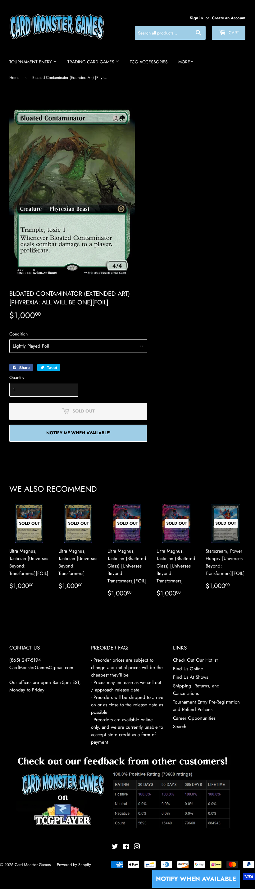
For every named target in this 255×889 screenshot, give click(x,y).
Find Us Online (188, 668)
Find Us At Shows (190, 677)
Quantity (16, 377)
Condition (18, 334)
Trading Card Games (91, 62)
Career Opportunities (194, 718)
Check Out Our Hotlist (195, 660)
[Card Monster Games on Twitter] (115, 847)
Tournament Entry (31, 62)
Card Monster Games (33, 865)
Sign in (196, 18)
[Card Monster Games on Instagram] (137, 847)
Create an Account (228, 18)
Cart (233, 33)
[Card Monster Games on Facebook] (126, 847)
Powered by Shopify (74, 865)
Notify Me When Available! (78, 433)
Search (179, 726)
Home (14, 77)
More (184, 62)
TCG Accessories (149, 62)
